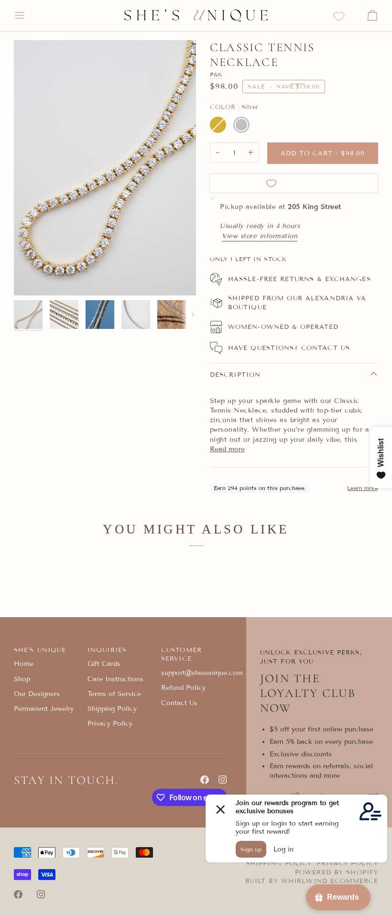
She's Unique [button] (40, 650)
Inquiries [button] (107, 650)
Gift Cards (103, 664)
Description (235, 375)
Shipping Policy (112, 709)
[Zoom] (105, 167)
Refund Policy (183, 688)
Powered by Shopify (336, 872)
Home (23, 664)
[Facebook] (204, 779)
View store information (259, 236)
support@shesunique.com (202, 673)
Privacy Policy (109, 723)
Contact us (325, 348)
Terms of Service (114, 694)
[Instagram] (222, 779)
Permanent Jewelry (44, 709)
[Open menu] (28, 15)
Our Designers (37, 694)
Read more (227, 449)
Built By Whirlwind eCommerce (312, 881)
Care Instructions (115, 679)
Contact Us (179, 703)
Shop (22, 679)
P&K (216, 74)
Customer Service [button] (181, 654)
